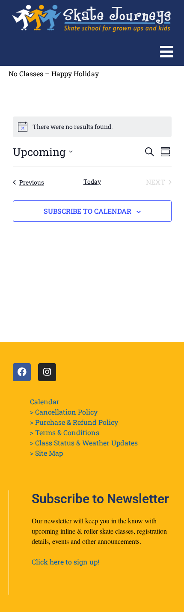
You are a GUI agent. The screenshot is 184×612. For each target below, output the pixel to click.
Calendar (44, 401)
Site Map (49, 452)
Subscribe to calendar (87, 210)
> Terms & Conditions (64, 432)
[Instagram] (47, 372)
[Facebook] (22, 372)
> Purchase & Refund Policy (74, 422)
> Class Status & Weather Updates (84, 442)
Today (92, 181)
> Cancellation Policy (64, 411)
